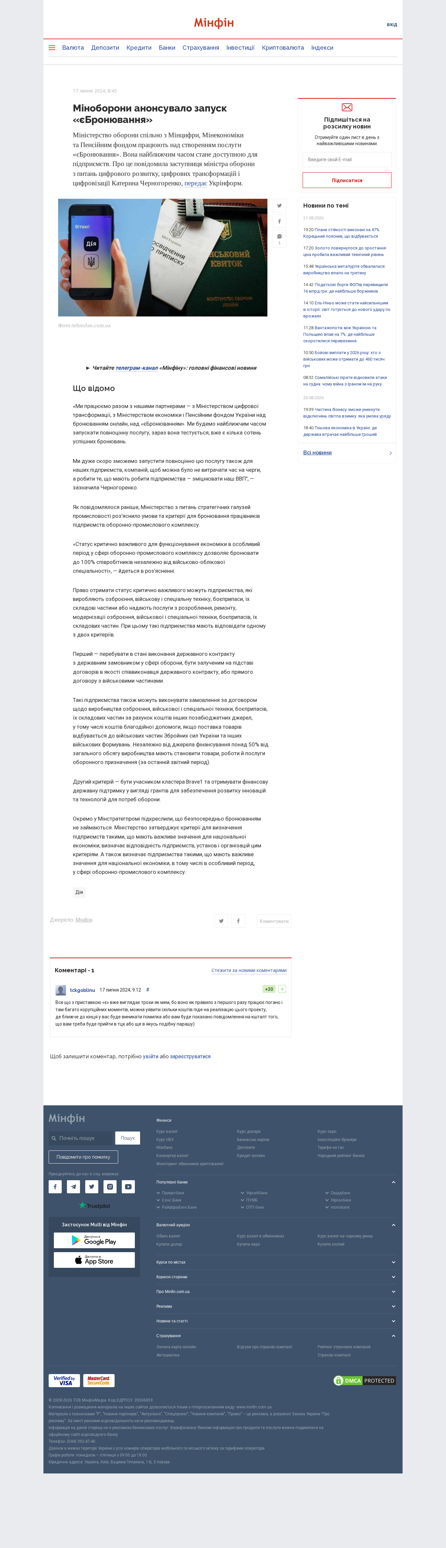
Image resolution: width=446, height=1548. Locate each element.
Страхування (201, 47)
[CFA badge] (132, 1382)
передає (195, 183)
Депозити (105, 47)
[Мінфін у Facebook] (55, 1186)
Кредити (138, 47)
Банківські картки (253, 1139)
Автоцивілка (168, 1355)
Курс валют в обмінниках (260, 1236)
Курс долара (249, 1131)
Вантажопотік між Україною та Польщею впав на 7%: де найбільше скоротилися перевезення (339, 334)
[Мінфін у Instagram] (110, 1186)
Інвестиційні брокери (337, 1139)
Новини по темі (326, 205)
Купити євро (248, 1244)
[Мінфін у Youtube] (128, 1186)
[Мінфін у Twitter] (91, 1186)
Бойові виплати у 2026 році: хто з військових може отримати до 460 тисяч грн (344, 359)
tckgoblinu (82, 990)
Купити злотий (331, 1244)
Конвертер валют (172, 1155)
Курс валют (167, 1131)
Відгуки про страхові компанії (264, 1347)
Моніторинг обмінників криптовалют (190, 1164)
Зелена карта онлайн (176, 1347)
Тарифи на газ (331, 1147)
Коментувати (274, 921)
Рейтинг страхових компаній (344, 1347)
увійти (150, 1056)
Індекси (322, 47)
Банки (167, 47)
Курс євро (327, 1131)
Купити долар (169, 1244)
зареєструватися (190, 1056)
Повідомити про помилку (83, 1157)
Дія (79, 892)
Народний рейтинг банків (341, 1155)
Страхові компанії (334, 1355)
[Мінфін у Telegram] (73, 1186)
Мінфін (83, 920)
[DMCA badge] (364, 1381)
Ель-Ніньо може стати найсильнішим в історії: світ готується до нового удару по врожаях (346, 309)
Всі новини (317, 453)
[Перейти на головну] (223, 24)
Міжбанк (164, 1147)
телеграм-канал (136, 368)
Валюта (73, 47)
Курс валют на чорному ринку (345, 1236)
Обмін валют (168, 1236)
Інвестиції (240, 47)
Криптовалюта (283, 47)
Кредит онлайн (251, 1155)
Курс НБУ (165, 1139)
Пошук (128, 1138)
